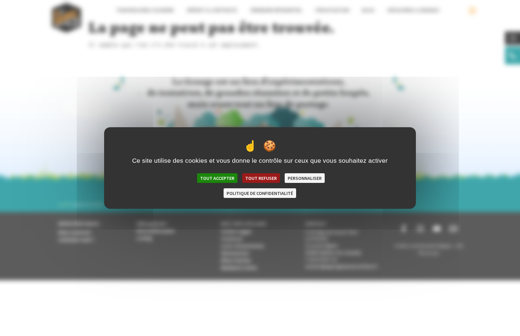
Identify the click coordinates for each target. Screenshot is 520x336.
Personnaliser (305, 178)
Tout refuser (261, 178)
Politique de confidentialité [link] (260, 193)
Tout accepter (217, 178)
